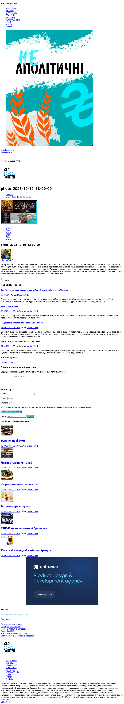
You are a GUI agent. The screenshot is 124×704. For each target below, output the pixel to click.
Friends (9, 24)
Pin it (8, 237)
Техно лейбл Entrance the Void (14, 633)
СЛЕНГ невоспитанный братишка (24, 528)
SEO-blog (10, 10)
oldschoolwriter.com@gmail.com (14, 614)
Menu (3, 152)
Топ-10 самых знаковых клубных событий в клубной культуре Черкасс (34, 290)
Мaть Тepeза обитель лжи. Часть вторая (20, 341)
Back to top (6, 702)
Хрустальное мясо (10, 306)
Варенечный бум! (13, 440)
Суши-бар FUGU (8, 631)
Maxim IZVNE (7, 260)
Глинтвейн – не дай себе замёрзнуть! (26, 550)
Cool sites (10, 27)
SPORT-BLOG (11, 13)
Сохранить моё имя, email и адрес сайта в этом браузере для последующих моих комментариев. (48, 407)
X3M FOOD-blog (13, 20)
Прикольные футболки (11, 624)
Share (8, 228)
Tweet (8, 230)
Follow (9, 152)
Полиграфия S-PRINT (10, 626)
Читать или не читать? (16, 462)
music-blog (10, 17)
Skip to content (7, 150)
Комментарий (7, 389)
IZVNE (8, 22)
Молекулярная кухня (15, 506)
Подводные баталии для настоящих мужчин (22, 323)
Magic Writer (11, 8)
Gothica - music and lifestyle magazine (17, 636)
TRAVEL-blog (11, 15)
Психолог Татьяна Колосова (13, 629)
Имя (3, 394)
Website (4, 403)
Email (4, 398)
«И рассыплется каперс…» (19, 484)
